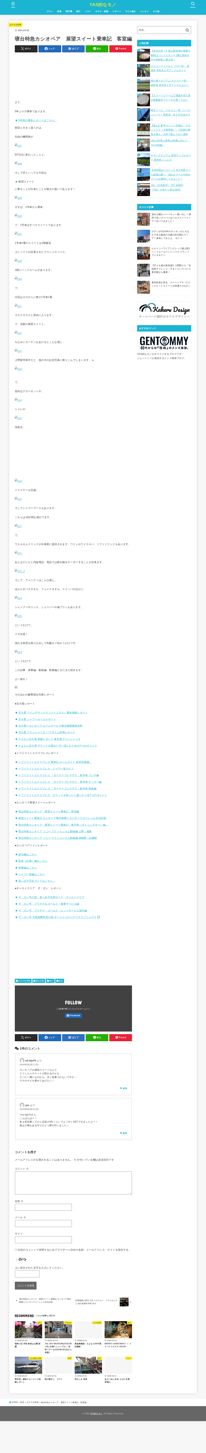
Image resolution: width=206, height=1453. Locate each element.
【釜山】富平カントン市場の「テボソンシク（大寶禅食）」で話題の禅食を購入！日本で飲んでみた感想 (170, 130)
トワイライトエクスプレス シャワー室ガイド (46, 768)
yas (27, 1105)
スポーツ (116, 11)
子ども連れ (130, 11)
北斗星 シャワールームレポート (37, 719)
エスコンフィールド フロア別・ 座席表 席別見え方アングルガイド (170, 68)
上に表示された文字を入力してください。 (40, 1267)
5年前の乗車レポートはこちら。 (37, 120)
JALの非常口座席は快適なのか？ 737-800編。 (170, 142)
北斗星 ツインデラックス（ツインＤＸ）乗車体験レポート (53, 712)
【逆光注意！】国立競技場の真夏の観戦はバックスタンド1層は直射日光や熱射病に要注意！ (170, 55)
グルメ (50, 11)
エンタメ (144, 11)
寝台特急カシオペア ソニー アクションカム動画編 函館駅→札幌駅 (57, 837)
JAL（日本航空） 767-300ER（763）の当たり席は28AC (167, 187)
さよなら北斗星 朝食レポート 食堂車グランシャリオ (49, 739)
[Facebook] (73, 1015)
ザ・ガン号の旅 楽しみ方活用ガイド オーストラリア (51, 897)
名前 (19, 1201)
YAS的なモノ (102, 4)
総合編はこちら (27, 854)
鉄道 (59, 11)
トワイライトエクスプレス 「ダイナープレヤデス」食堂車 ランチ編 (58, 775)
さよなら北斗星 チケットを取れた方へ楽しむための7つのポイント (57, 745)
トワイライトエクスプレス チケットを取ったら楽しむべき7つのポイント (62, 795)
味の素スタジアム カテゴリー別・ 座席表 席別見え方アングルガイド (170, 83)
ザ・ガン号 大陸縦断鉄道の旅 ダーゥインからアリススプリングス (57, 917)
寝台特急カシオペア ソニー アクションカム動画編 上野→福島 (55, 831)
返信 (125, 1088)
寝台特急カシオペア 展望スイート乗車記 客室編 (48, 811)
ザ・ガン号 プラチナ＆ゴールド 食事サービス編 (48, 903)
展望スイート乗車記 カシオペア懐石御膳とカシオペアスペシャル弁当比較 (62, 818)
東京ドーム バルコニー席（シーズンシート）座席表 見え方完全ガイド (170, 114)
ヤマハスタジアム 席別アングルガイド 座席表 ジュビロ (171, 157)
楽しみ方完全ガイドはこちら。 (36, 880)
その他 (156, 11)
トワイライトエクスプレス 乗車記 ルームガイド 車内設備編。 (55, 762)
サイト (19, 1233)
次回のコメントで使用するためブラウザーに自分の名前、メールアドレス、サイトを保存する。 (74, 1249)
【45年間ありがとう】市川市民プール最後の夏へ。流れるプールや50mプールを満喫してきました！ (171, 174)
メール (20, 1217)
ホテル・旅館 (101, 11)
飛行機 (69, 11)
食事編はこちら (27, 867)
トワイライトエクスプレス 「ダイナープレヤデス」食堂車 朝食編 (57, 788)
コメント (22, 1168)
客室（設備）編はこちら (32, 860)
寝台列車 (40, 981)
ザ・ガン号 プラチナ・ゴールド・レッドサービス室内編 (52, 910)
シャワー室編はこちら (31, 874)
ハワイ (88, 11)
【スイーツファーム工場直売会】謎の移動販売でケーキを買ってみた (170, 97)
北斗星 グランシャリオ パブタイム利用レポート (46, 732)
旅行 (78, 11)
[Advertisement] (73, 77)
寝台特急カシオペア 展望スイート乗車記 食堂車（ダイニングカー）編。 (63, 824)
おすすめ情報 (15, 25)
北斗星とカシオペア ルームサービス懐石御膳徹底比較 (50, 725)
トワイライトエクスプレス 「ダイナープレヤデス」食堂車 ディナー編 (60, 781)
